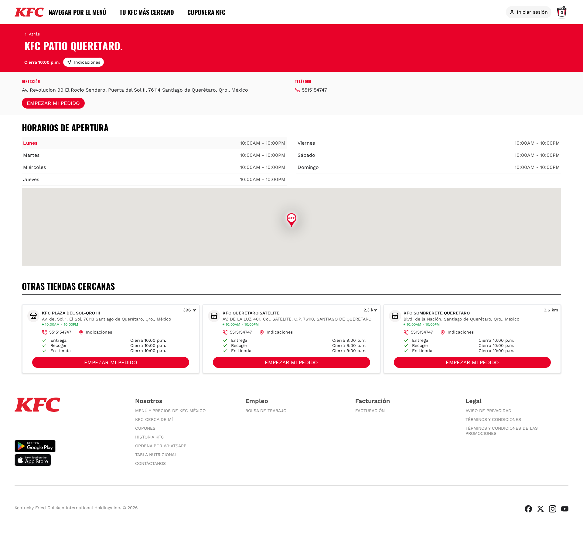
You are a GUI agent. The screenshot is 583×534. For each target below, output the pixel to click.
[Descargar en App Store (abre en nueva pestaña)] (69, 460)
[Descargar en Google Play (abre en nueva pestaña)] (69, 446)
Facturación (370, 410)
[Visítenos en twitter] (540, 508)
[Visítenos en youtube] (564, 508)
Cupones (145, 428)
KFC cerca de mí (154, 419)
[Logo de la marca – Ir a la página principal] (29, 12)
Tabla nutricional (156, 454)
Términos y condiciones (493, 419)
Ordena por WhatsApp (160, 445)
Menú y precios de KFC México (170, 410)
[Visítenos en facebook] (528, 508)
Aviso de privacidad (488, 410)
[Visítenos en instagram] (552, 508)
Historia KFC (149, 437)
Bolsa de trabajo (265, 410)
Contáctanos (150, 463)
